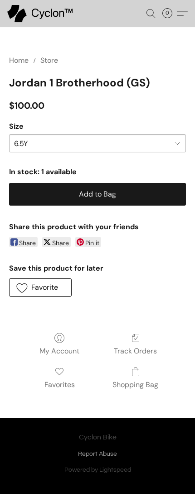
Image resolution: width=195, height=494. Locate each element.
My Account (59, 351)
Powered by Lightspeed (97, 470)
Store (49, 60)
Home (19, 60)
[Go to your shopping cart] (170, 13)
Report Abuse (97, 454)
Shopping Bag (135, 384)
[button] (41, 13)
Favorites (59, 384)
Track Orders (135, 351)
